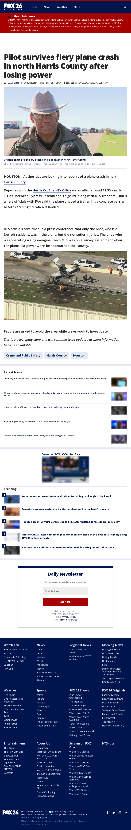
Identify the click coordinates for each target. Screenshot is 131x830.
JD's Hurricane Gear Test (14, 711)
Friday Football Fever (47, 721)
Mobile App (42, 777)
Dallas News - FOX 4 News (80, 651)
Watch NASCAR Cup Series (79, 768)
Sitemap (41, 680)
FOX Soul (8, 668)
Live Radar (9, 694)
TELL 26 (8, 653)
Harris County (15, 182)
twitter (113, 812)
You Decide (42, 664)
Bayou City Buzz (77, 727)
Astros (40, 694)
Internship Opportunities (49, 773)
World (40, 661)
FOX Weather (11, 727)
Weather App (10, 719)
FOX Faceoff (108, 706)
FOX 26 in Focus (110, 702)
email (125, 812)
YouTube (8, 664)
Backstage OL (11, 755)
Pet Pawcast (108, 717)
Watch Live (12, 645)
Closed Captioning (46, 792)
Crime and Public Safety (50, 82)
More (77, 6)
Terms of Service (67, 619)
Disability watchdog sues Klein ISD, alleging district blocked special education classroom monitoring (55, 378)
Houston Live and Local (81, 731)
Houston (79, 355)
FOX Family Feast (111, 682)
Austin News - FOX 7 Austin (80, 658)
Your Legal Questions (113, 678)
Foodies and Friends (112, 714)
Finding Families (110, 657)
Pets (104, 664)
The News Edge (77, 705)
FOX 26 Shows (79, 690)
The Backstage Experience (11, 761)
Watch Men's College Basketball (80, 778)
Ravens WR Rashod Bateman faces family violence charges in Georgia (39, 435)
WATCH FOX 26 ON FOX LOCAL (47, 757)
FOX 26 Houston (30, 82)
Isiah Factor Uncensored (75, 696)
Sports (41, 690)
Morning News (112, 645)
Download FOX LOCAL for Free (61, 454)
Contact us (42, 747)
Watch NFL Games (79, 751)
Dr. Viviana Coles (110, 653)
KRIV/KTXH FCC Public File (48, 787)
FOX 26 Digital (13, 82)
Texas (40, 653)
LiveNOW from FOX (14, 661)
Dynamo (41, 710)
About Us (43, 743)
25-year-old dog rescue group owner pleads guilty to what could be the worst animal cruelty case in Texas (54, 394)
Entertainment (14, 743)
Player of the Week (46, 725)
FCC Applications (45, 795)
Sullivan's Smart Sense (48, 676)
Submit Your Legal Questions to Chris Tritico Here (111, 671)
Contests (8, 772)
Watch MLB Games (79, 762)
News (41, 645)
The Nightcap (76, 701)
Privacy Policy (69, 616)
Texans (40, 698)
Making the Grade (111, 649)
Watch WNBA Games (80, 790)
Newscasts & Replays (15, 657)
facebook (107, 812)
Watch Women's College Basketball (78, 785)
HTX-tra (108, 743)
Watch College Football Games (81, 757)
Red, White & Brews (112, 698)
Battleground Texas (79, 735)
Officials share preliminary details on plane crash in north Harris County (45, 159)
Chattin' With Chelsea (80, 709)
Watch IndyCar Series (80, 772)
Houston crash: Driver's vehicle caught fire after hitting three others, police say (71, 521)
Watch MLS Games (79, 793)
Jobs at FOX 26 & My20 (49, 770)
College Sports (44, 706)
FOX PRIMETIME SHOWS (12, 768)
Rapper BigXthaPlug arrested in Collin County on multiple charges (37, 421)
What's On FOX (44, 762)
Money (40, 668)
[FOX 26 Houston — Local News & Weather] (14, 7)
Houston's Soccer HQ (113, 725)
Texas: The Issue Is (79, 723)
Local (39, 649)
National (41, 657)
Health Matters (110, 661)
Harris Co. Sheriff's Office (52, 190)
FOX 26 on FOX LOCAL (15, 649)
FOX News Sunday (46, 672)
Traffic (7, 716)
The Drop (9, 747)
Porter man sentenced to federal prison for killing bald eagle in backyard (66, 496)
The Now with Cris (13, 751)
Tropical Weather (13, 705)
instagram (119, 812)
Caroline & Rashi (110, 694)
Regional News (80, 645)
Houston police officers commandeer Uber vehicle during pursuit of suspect (42, 407)
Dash (39, 714)
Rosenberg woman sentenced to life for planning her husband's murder (65, 509)
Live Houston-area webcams (13, 700)
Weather (10, 690)
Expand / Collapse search (125, 7)
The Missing (108, 721)
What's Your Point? (79, 713)
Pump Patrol (10, 723)
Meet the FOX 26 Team (49, 751)
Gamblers (41, 717)
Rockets (41, 702)
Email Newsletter (45, 766)
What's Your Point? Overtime (79, 718)
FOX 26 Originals (113, 690)
